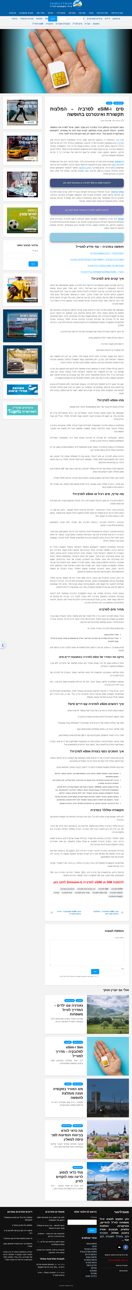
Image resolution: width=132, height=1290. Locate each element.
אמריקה (72, 13)
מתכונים (93, 1271)
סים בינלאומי (84, 168)
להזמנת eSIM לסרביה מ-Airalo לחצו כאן (87, 237)
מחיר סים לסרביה (82, 893)
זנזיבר (94, 1246)
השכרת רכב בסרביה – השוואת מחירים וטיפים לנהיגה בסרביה (97, 259)
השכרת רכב (107, 1236)
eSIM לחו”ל (37, 24)
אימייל (35, 251)
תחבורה (49, 24)
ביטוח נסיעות (78, 1125)
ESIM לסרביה (116, 889)
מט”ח (87, 24)
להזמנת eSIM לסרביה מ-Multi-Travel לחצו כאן (87, 210)
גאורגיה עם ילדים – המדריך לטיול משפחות (68, 1010)
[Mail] (119, 1247)
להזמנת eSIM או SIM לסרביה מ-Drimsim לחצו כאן (87, 183)
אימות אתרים (91, 1262)
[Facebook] (125, 1247)
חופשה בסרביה (116, 893)
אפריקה (82, 13)
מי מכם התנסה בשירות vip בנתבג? (17, 1238)
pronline (62, 1286)
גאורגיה (79, 1000)
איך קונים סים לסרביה (86, 889)
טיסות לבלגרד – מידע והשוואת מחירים (107, 253)
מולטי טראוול (117, 192)
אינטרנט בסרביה (67, 889)
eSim (114, 165)
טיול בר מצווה (91, 1276)
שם (123, 969)
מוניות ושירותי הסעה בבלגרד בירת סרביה (106, 266)
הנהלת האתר (116, 120)
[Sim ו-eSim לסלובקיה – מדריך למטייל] (108, 1056)
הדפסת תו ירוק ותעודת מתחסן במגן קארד (17, 1245)
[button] (3, 645)
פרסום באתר (91, 1243)
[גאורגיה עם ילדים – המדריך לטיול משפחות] (108, 1014)
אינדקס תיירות (91, 1254)
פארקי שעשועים (26, 13)
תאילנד (94, 1268)
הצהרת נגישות (122, 1265)
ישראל (50, 13)
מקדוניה (68, 1084)
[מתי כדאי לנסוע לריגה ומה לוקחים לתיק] (108, 1181)
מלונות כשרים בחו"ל (88, 1252)
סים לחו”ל (77, 24)
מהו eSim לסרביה (100, 893)
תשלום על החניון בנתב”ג (22, 1225)
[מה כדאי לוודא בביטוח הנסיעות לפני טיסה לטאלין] (108, 1139)
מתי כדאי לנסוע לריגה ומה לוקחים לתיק (69, 1176)
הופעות (96, 24)
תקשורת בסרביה (115, 896)
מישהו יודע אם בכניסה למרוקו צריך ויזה (18, 1231)
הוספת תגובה (104, 120)
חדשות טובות (91, 1257)
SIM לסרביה (103, 889)
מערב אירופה (117, 13)
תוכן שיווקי (123, 1271)
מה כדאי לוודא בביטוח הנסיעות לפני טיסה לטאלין (67, 1135)
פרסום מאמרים (90, 1260)
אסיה (91, 13)
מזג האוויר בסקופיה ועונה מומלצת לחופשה (68, 1093)
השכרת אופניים (63, 24)
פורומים (12, 13)
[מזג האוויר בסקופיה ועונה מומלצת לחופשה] (108, 1098)
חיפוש (53, 19)
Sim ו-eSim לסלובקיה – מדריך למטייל (69, 1051)
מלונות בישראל (90, 1249)
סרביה (109, 103)
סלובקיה (67, 1042)
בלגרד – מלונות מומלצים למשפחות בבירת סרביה (102, 272)
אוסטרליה (61, 13)
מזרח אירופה (102, 13)
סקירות (94, 1273)
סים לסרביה (67, 893)
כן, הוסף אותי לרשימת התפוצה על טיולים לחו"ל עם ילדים (78, 976)
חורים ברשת (92, 1265)
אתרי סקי (40, 13)
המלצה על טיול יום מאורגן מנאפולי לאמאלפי (18, 1218)
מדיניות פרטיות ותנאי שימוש (116, 1255)
